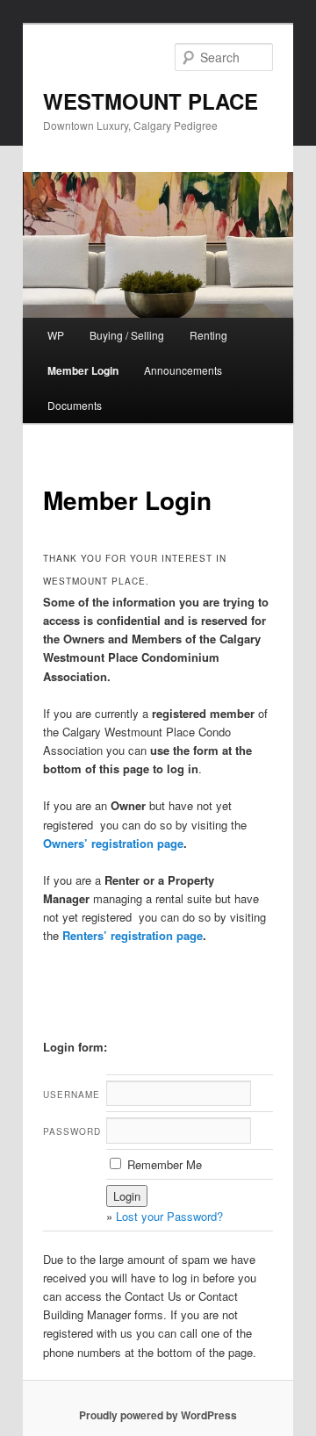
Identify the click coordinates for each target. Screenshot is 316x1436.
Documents (74, 405)
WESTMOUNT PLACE (150, 101)
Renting (208, 334)
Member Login (82, 370)
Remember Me (163, 1164)
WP (55, 334)
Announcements (183, 370)
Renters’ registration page (132, 935)
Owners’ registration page (113, 843)
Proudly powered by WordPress (158, 1415)
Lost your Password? (169, 1216)
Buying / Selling (127, 334)
